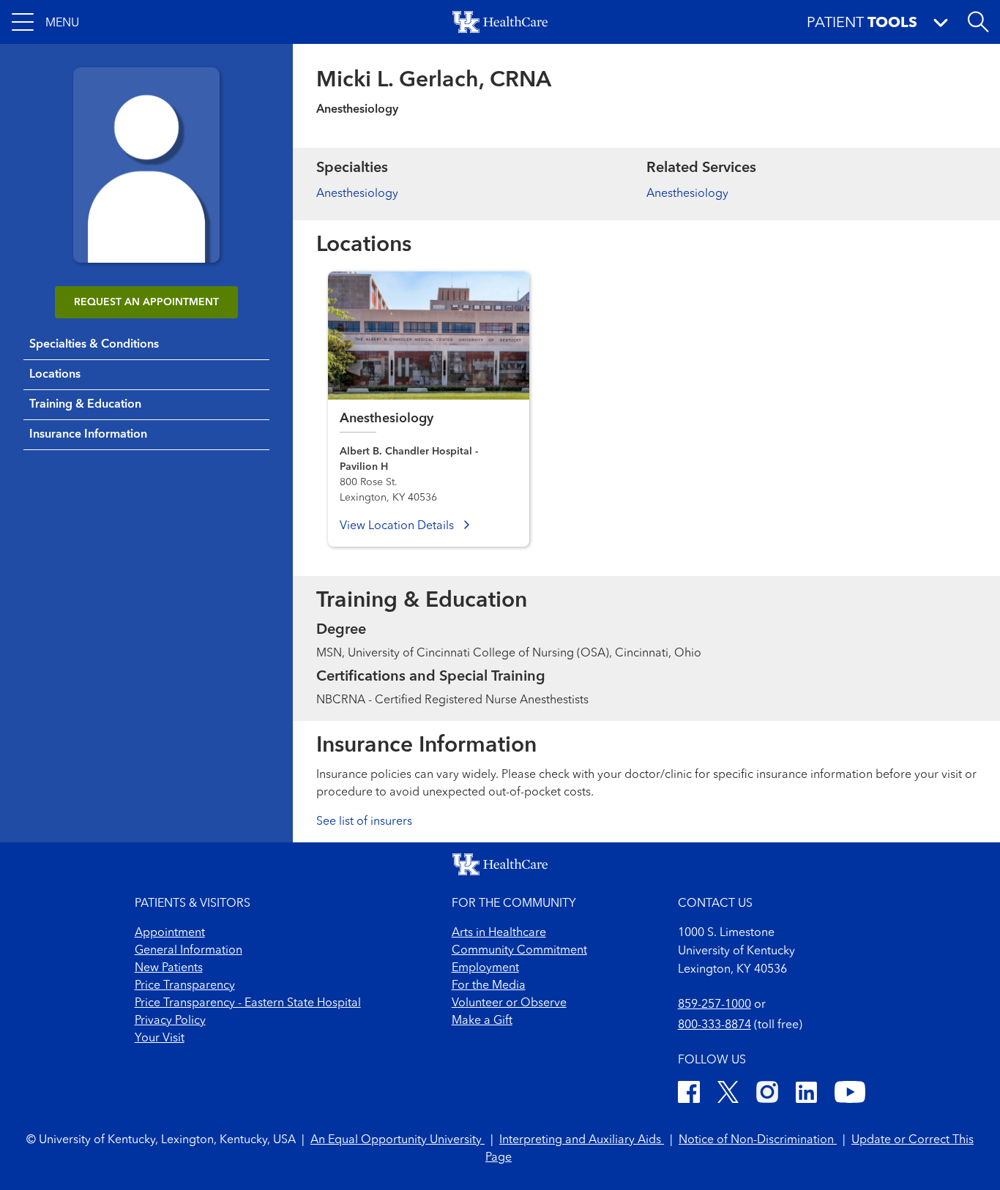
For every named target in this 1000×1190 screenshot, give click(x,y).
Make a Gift (482, 1021)
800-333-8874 (714, 1025)
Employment (485, 968)
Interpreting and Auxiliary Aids (581, 1140)
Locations (55, 375)
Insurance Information (88, 435)
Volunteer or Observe (509, 1003)
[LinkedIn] (806, 1094)
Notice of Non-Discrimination (758, 1140)
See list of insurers (364, 822)
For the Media (489, 986)
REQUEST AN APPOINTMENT (146, 302)
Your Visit (159, 1038)
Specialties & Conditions (94, 345)
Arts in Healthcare (499, 933)
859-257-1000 (714, 1005)
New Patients (169, 968)
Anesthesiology (357, 194)
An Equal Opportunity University (397, 1140)
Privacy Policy (170, 1021)
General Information (188, 951)
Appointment (170, 933)
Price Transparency (185, 986)
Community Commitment (519, 951)
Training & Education (85, 405)
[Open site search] (978, 22)
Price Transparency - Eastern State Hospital (248, 1003)
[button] (45, 22)
